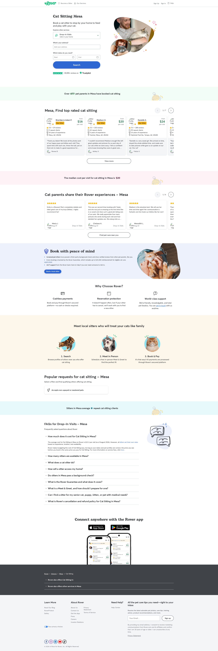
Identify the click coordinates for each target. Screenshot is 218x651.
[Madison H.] (106, 135)
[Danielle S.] (147, 135)
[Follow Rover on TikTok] (64, 642)
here (123, 450)
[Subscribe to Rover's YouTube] (60, 642)
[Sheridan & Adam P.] (64, 135)
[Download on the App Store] (96, 527)
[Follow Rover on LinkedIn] (55, 642)
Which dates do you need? (62, 53)
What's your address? (60, 43)
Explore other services (61, 30)
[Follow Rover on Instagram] (51, 642)
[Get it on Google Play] (120, 527)
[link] (76, 65)
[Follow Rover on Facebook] (46, 642)
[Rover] (50, 3)
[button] (80, 3)
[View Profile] (64, 214)
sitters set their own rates (129, 442)
